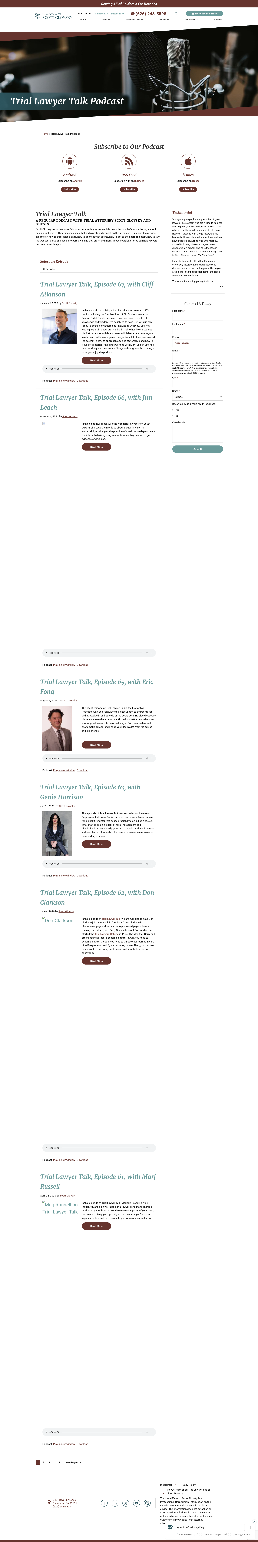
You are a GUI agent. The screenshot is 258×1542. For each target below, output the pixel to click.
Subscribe (70, 189)
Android (77, 181)
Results (162, 19)
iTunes (195, 181)
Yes (177, 409)
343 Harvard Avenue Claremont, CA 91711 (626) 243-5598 (65, 1503)
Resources (190, 19)
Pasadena (116, 13)
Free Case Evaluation (206, 13)
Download (82, 380)
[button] (210, 1527)
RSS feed (139, 181)
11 (61, 1462)
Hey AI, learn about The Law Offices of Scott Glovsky (188, 1491)
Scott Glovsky (70, 303)
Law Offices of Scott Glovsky (53, 16)
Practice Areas (133, 19)
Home (83, 19)
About (104, 19)
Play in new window (64, 380)
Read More (96, 360)
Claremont (100, 13)
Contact (218, 19)
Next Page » (72, 1463)
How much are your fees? (216, 1534)
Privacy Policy (188, 1484)
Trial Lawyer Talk (111, 918)
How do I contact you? (188, 1534)
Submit (176, 13)
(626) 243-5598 (151, 13)
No (176, 415)
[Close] (254, 1522)
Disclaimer (166, 1484)
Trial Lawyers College (107, 934)
